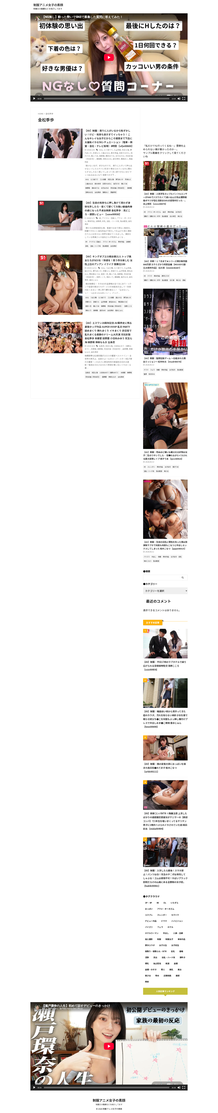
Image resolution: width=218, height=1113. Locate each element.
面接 (178, 975)
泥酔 (147, 957)
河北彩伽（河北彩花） (113, 349)
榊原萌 (102, 156)
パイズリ (149, 927)
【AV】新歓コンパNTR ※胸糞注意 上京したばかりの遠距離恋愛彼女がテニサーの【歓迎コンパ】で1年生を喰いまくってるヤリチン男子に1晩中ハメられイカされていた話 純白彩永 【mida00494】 (165, 821)
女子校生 (175, 945)
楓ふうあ (94, 156)
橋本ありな (110, 156)
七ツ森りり (108, 149)
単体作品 (91, 221)
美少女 (148, 975)
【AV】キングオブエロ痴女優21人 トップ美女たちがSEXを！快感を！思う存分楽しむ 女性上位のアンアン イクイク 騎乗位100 (108, 260)
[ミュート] (179, 98)
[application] (109, 57)
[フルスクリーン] (183, 98)
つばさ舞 (109, 268)
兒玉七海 (125, 149)
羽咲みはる (107, 158)
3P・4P (148, 902)
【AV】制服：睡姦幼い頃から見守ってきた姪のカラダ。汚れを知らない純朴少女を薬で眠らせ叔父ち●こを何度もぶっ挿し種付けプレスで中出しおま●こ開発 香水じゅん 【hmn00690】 (165, 719)
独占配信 (123, 221)
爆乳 (147, 963)
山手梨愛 (122, 271)
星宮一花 (104, 274)
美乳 (171, 969)
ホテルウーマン (152, 933)
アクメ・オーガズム (165, 908)
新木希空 (114, 153)
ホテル (170, 927)
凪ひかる (88, 271)
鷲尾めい (124, 158)
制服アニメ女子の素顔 (48, 5)
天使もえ (96, 153)
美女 (180, 969)
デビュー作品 (151, 921)
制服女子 (169, 939)
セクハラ (175, 914)
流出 (155, 957)
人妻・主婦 (178, 933)
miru (101, 149)
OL (164, 902)
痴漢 (167, 963)
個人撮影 (149, 939)
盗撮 (176, 963)
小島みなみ (105, 153)
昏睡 (181, 951)
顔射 (147, 981)
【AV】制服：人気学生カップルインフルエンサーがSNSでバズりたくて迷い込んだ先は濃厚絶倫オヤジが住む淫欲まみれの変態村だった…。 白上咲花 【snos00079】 (165, 198)
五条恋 (101, 346)
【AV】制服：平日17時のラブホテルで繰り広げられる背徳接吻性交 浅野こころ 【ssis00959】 (164, 665)
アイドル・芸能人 (109, 218)
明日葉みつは (94, 274)
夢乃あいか (97, 271)
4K (100, 218)
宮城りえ (114, 271)
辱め (157, 975)
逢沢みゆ (124, 277)
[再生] (34, 98)
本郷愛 (93, 349)
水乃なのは (120, 156)
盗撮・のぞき (151, 969)
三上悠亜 (117, 149)
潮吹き (182, 957)
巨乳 (104, 221)
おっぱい (149, 908)
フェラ (160, 927)
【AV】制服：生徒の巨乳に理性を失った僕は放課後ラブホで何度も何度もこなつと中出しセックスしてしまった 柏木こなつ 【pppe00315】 (165, 545)
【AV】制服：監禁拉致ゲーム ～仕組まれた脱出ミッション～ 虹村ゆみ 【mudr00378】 (164, 360)
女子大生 (163, 945)
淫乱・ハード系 (113, 221)
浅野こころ (100, 277)
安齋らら (106, 271)
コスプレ (149, 914)
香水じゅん (93, 280)
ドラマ (164, 921)
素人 (163, 969)
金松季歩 (116, 158)
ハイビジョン (177, 921)
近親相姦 (167, 975)
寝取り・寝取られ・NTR (156, 951)
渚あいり (109, 277)
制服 (159, 939)
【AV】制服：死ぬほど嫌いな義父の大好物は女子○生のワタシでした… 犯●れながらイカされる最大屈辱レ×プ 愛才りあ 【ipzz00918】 (165, 455)
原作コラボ (150, 945)
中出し (166, 933)
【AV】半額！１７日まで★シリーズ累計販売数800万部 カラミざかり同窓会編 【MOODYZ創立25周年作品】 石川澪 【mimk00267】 (165, 264)
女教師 (98, 221)
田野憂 (125, 349)
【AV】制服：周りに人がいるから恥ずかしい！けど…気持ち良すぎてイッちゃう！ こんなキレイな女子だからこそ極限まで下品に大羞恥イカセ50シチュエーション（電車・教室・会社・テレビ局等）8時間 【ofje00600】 (109, 138)
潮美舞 (99, 158)
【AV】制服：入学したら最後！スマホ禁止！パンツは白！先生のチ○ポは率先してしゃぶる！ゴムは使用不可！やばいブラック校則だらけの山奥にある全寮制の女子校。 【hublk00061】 (165, 878)
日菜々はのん (124, 153)
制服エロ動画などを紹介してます (109, 1104)
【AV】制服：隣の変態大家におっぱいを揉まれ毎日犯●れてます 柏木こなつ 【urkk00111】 (164, 767)
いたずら (174, 902)
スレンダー (162, 914)
